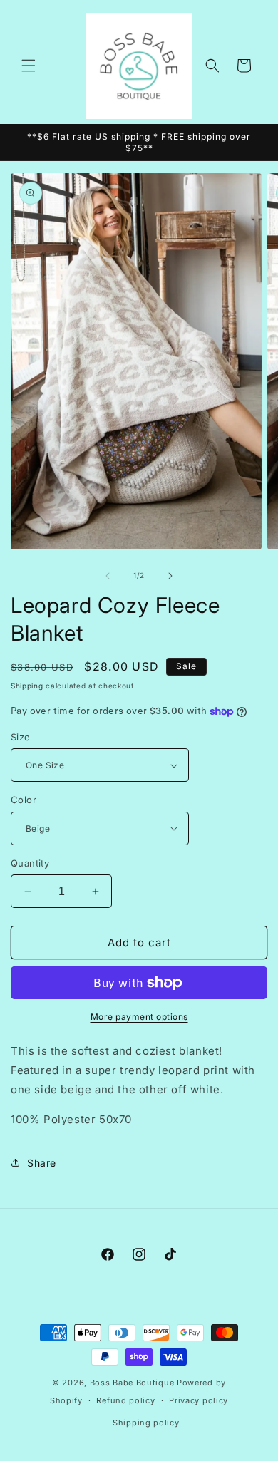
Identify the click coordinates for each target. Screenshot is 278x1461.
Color (23, 799)
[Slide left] (107, 576)
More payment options (139, 1016)
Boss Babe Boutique (132, 1383)
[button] (28, 65)
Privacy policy (198, 1400)
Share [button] (41, 1163)
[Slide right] (170, 576)
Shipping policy (146, 1423)
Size (21, 737)
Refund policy (125, 1400)
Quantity (30, 863)
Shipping (27, 685)
